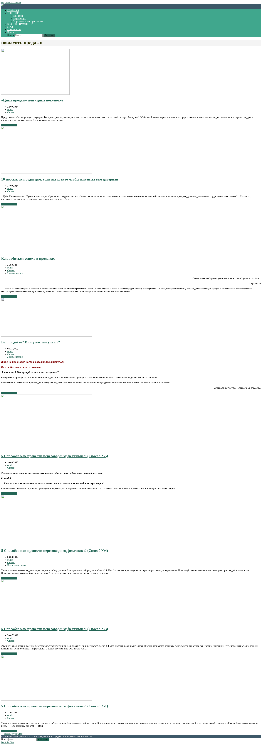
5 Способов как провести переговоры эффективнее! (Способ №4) (54, 551)
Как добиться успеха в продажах (28, 258)
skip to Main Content (11, 2)
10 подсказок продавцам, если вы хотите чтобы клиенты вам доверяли (59, 179)
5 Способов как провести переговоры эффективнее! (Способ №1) (54, 706)
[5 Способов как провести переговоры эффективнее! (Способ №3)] (46, 622)
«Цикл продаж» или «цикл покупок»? (32, 100)
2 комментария (15, 273)
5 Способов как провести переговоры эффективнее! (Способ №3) (54, 629)
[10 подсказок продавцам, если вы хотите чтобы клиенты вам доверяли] (46, 173)
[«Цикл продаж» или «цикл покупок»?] (35, 94)
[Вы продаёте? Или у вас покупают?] (46, 335)
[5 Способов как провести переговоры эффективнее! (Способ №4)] (46, 544)
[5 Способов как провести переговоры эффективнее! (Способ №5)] (46, 449)
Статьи (11, 112)
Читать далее (9, 125)
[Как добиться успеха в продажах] (46, 252)
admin (10, 109)
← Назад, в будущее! (12, 733)
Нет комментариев (17, 565)
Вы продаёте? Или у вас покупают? (30, 342)
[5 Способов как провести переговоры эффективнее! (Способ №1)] (46, 700)
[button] (10, 32)
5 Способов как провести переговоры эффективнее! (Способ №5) (54, 456)
